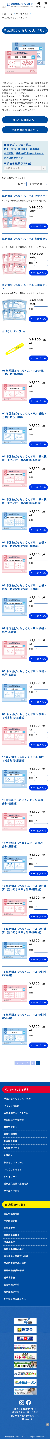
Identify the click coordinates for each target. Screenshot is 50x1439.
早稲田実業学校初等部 (15, 1263)
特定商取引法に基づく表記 (25, 1412)
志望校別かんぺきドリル (16, 1112)
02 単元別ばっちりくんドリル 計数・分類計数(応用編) (24, 415)
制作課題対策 (10, 1141)
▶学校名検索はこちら (15, 1298)
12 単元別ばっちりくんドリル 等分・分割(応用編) (24, 844)
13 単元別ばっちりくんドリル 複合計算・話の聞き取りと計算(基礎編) (24, 887)
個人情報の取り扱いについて (25, 1416)
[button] (44, 168)
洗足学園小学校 (11, 1284)
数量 (6, 149)
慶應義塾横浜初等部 (14, 1270)
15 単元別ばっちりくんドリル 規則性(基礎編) (24, 973)
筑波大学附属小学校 (14, 1249)
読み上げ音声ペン (13, 157)
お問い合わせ (26, 1419)
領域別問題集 (10, 1134)
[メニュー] (4, 5)
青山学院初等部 (11, 1213)
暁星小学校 (9, 1228)
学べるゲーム (10, 1176)
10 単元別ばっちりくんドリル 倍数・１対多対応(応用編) (24, 759)
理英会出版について (24, 1409)
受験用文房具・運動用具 (16, 1183)
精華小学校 (9, 1277)
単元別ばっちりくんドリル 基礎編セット (25, 240)
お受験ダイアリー (13, 1148)
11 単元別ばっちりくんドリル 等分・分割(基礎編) (24, 802)
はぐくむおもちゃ (13, 1169)
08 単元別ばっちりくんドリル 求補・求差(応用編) (24, 673)
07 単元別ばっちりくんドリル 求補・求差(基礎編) (24, 630)
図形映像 (23, 149)
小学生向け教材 (11, 1190)
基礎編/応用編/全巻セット (30, 153)
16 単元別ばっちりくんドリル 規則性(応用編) (24, 1016)
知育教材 (8, 1155)
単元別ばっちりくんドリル (17, 1098)
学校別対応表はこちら (25, 129)
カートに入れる (38, 226)
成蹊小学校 (9, 1242)
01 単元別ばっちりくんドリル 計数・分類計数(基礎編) (24, 372)
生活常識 (9, 153)
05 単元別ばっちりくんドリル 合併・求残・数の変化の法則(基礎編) (24, 544)
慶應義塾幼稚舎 (11, 1235)
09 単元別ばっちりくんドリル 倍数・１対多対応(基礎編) (24, 716)
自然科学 (35, 149)
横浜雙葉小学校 (11, 1291)
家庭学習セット (11, 1127)
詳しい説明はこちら (25, 119)
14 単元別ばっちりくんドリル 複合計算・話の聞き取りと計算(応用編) (24, 930)
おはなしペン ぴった (14, 1162)
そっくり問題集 (11, 1105)
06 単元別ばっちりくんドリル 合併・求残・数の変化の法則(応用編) (24, 587)
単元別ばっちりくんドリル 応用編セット (25, 287)
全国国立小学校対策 (14, 1119)
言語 (13, 149)
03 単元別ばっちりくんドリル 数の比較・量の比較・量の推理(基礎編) (24, 458)
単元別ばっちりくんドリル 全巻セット (25, 195)
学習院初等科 (10, 1220)
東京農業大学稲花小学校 (16, 1256)
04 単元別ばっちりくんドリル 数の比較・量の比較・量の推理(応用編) (24, 501)
